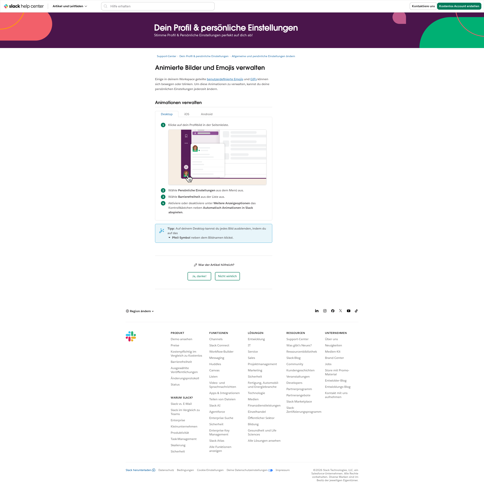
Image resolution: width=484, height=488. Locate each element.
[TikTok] (356, 311)
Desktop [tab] (167, 114)
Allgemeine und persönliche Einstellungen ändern (263, 56)
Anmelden (397, 6)
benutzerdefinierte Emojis (225, 79)
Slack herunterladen (138, 470)
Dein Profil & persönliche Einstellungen (204, 56)
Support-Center (166, 56)
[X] (340, 311)
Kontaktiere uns (423, 6)
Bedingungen (185, 470)
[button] (199, 276)
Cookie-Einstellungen (210, 470)
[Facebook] (332, 311)
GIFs (253, 79)
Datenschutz (166, 470)
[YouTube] (348, 311)
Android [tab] (207, 114)
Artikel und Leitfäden (68, 6)
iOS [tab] (186, 114)
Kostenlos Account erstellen (459, 6)
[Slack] (131, 393)
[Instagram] (325, 311)
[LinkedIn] (317, 311)
